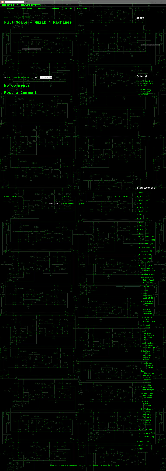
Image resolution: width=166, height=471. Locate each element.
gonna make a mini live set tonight (147, 388)
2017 (141, 204)
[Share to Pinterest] (51, 77)
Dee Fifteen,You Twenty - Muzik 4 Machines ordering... (147, 376)
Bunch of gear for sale (147, 416)
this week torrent (145, 326)
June (144, 258)
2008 (141, 441)
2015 (141, 211)
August (145, 251)
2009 (141, 233)
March (144, 429)
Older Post (121, 196)
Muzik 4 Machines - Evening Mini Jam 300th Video (148, 335)
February (146, 433)
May (143, 262)
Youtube (41, 9)
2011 (141, 226)
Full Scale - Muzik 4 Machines (147, 423)
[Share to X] (46, 77)
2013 (141, 218)
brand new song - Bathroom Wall (144, 91)
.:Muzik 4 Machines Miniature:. (147, 311)
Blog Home (82, 9)
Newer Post (10, 196)
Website (10, 9)
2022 (141, 193)
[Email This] (41, 77)
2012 (141, 222)
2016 (141, 207)
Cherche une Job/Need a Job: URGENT (147, 365)
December (146, 236)
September (146, 247)
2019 (141, 196)
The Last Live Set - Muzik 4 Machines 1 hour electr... (148, 282)
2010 (141, 229)
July (144, 255)
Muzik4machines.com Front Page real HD (148, 345)
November (146, 240)
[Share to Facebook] (48, 77)
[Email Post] (36, 77)
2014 (141, 215)
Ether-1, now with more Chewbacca (147, 395)
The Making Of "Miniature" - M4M (147, 304)
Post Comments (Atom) (73, 203)
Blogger (115, 466)
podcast (144, 290)
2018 (141, 200)
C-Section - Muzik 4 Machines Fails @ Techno (146, 355)
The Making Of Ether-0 (147, 410)
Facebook (55, 9)
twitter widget (148, 274)
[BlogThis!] (43, 77)
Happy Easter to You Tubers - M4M (148, 319)
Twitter (68, 9)
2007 (141, 445)
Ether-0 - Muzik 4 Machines (146, 403)
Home (66, 196)
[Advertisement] (66, 172)
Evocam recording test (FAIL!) (148, 296)
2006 (141, 449)
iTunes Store (26, 9)
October (145, 244)
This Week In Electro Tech (148, 270)
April (144, 266)
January (145, 437)
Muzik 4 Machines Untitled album (144, 82)
